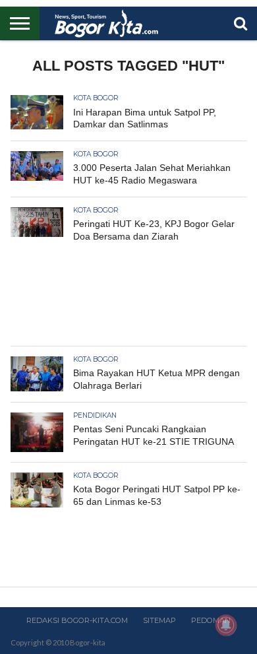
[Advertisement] (128, 297)
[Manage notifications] (226, 625)
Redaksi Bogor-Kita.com (77, 620)
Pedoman (211, 620)
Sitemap (159, 620)
